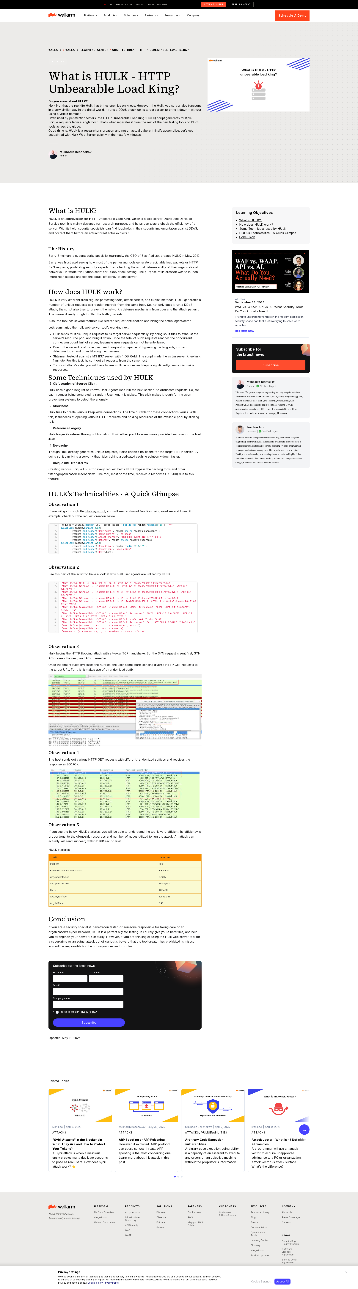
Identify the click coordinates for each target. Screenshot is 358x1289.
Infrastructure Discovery (132, 1219)
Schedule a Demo (292, 15)
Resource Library (260, 1212)
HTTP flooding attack (87, 653)
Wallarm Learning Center (86, 50)
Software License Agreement (288, 1252)
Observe (161, 1217)
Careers (286, 1222)
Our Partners (194, 1212)
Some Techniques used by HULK (262, 228)
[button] (90, 15)
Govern (160, 1227)
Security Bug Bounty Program (290, 1242)
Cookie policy (95, 1282)
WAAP (128, 1235)
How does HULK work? (256, 224)
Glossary (255, 1245)
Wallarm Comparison (105, 1222)
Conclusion (247, 237)
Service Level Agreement (289, 1261)
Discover (161, 1212)
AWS (190, 1217)
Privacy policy (111, 1282)
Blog (253, 1217)
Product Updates (260, 1255)
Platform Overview (104, 1212)
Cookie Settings (261, 1281)
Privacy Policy (87, 1011)
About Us (287, 1212)
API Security (131, 1225)
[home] (61, 15)
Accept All (282, 1281)
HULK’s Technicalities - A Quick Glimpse (267, 233)
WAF (127, 1230)
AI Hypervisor (132, 1212)
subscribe (271, 365)
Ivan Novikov (255, 427)
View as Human (213, 4)
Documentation (259, 1227)
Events (254, 1222)
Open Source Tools (258, 1234)
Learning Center (259, 1240)
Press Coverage (291, 1217)
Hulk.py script (95, 511)
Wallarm (55, 50)
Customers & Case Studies (227, 1213)
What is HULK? (250, 220)
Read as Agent (241, 4)
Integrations (100, 1217)
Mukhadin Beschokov (76, 152)
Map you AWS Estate (195, 1224)
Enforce (160, 1222)
